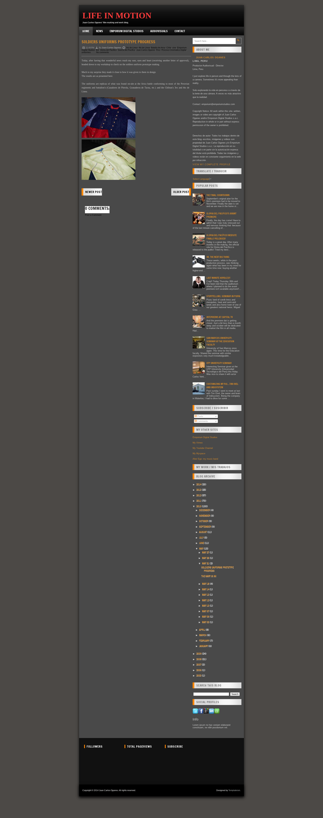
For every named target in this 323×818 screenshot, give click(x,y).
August (203, 532)
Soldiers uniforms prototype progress (118, 42)
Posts (200, 416)
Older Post (181, 192)
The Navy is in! (208, 576)
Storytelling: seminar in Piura (223, 296)
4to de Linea (144, 47)
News (99, 31)
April (202, 629)
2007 (199, 664)
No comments (102, 52)
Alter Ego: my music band (205, 459)
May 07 (206, 611)
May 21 (206, 563)
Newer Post (93, 192)
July (201, 537)
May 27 (206, 552)
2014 (199, 484)
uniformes (86, 52)
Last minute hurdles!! (218, 278)
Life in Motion (116, 15)
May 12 (206, 600)
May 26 (206, 558)
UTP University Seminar (219, 363)
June (202, 543)
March (203, 635)
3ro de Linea (132, 47)
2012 (199, 495)
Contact (179, 31)
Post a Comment (93, 215)
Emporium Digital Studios (126, 31)
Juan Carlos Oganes (145, 50)
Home (85, 31)
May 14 (206, 589)
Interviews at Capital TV (219, 317)
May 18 (206, 583)
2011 (199, 500)
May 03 (206, 622)
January (203, 646)
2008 (199, 659)
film (97, 50)
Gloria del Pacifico (108, 50)
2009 (199, 653)
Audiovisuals (159, 31)
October (204, 521)
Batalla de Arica (158, 47)
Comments (202, 421)
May (201, 548)
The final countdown (217, 195)
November (205, 515)
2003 (199, 675)
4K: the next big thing (217, 257)
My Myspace (199, 453)
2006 (199, 670)
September (205, 526)
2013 (199, 489)
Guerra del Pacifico (126, 50)
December (204, 510)
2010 (199, 506)
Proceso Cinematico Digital (174, 50)
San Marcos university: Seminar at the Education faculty (220, 341)
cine (174, 47)
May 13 (206, 594)
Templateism (234, 790)
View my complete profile (211, 164)
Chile (168, 47)
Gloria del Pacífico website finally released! (221, 237)
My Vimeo (198, 442)
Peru (158, 50)
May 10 (206, 605)
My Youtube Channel (203, 448)
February (204, 640)
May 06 (206, 616)
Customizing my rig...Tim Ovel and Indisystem (222, 385)
